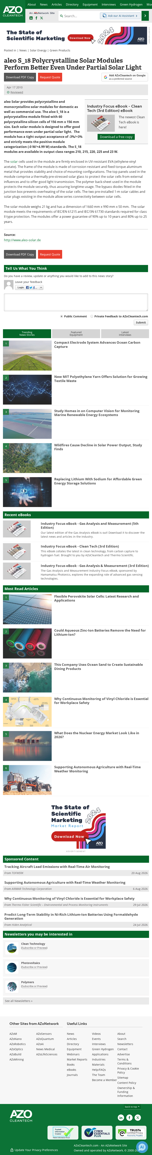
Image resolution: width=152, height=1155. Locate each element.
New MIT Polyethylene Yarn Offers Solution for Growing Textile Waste (100, 378)
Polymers (27, 982)
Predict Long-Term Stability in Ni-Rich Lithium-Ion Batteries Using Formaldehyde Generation (71, 916)
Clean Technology (33, 944)
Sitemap (122, 1077)
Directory (73, 1044)
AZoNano (16, 1039)
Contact (122, 1049)
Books (71, 1064)
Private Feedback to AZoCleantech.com (121, 316)
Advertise (123, 1054)
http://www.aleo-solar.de (22, 240)
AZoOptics (16, 1049)
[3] (27, 423)
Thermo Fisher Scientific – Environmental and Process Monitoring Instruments (60, 905)
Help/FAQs (99, 1070)
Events (96, 1039)
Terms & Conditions (124, 1061)
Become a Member (104, 1080)
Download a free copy (116, 137)
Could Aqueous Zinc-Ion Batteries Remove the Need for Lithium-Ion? (100, 632)
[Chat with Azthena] (142, 1147)
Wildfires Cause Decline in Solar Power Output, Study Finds (98, 447)
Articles (72, 1039)
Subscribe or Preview (34, 948)
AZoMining (17, 1059)
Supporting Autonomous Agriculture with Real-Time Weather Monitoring (97, 769)
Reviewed (16, 92)
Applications (100, 1054)
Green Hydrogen (103, 1049)
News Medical (45, 1049)
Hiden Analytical (22, 925)
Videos (96, 1034)
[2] (27, 389)
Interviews (99, 1044)
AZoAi (40, 1044)
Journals (72, 1075)
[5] (27, 492)
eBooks (71, 1070)
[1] (27, 355)
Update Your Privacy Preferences (36, 1150)
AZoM (13, 1034)
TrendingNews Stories (27, 333)
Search (121, 1039)
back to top (131, 1106)
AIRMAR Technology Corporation (32, 889)
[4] (27, 458)
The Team (98, 1075)
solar (14, 161)
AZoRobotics (18, 1044)
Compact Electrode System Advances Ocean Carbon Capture (97, 344)
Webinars (73, 1054)
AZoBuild (15, 1054)
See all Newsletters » (18, 1001)
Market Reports (77, 1059)
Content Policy (126, 1083)
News (23, 50)
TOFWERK (17, 873)
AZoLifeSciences (46, 1054)
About (121, 1034)
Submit (141, 322)
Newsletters (125, 1044)
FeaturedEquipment (76, 333)
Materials (98, 1064)
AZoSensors (44, 1034)
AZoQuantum (45, 1039)
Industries (98, 1059)
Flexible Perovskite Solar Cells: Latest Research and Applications (96, 598)
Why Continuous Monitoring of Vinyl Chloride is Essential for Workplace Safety (101, 700)
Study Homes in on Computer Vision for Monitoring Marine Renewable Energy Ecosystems (97, 413)
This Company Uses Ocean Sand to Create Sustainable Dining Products (98, 666)
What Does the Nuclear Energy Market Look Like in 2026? (96, 735)
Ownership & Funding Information (126, 1092)
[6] (27, 779)
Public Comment (75, 316)
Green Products (60, 50)
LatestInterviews (125, 333)
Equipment (74, 1049)
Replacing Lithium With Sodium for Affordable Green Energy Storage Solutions (98, 481)
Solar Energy (38, 50)
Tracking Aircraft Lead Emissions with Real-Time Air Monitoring (57, 866)
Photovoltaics (30, 963)
